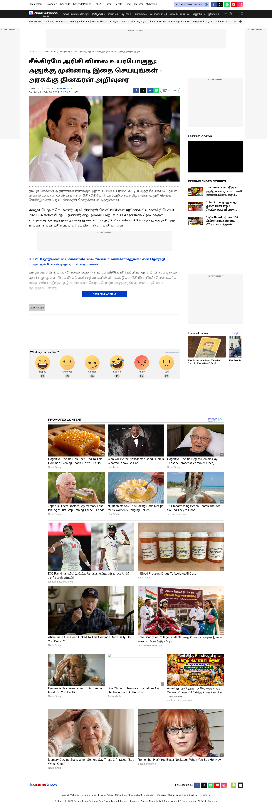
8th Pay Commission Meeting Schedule (67, 21)
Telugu (98, 4)
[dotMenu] (225, 14)
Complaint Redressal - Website (148, 795)
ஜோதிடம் (199, 14)
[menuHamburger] (236, 14)
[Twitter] (220, 4)
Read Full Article (104, 294)
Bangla (118, 4)
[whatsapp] (227, 4)
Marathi (138, 4)
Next (240, 21)
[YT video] (234, 4)
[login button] (231, 13)
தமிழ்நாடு (98, 14)
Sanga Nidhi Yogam (202, 21)
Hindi (128, 4)
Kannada (65, 4)
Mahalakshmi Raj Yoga (134, 21)
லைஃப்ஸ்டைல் (179, 14)
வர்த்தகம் (141, 14)
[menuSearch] (242, 13)
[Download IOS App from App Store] (240, 785)
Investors (204, 795)
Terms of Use (88, 795)
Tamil (108, 4)
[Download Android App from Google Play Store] (234, 785)
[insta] (240, 4)
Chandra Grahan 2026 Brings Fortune (169, 21)
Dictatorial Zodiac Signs (105, 21)
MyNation (151, 4)
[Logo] (44, 14)
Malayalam (36, 4)
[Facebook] (214, 4)
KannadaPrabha (82, 4)
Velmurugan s (64, 88)
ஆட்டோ (126, 14)
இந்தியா (213, 14)
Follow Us (173, 90)
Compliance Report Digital (182, 795)
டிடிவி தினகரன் (37, 307)
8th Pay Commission (227, 21)
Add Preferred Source (189, 4)
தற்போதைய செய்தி (76, 14)
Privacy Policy (105, 795)
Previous (235, 21)
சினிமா (113, 14)
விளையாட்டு (158, 14)
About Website (70, 795)
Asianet (43, 784)
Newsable (51, 4)
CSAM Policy (122, 795)
